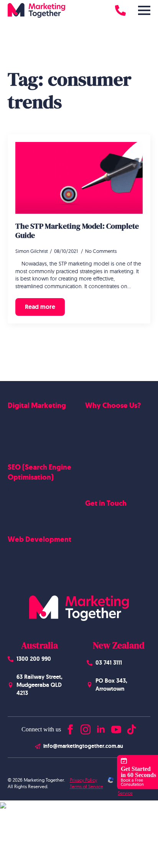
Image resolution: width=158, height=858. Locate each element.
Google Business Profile (36, 514)
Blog (90, 546)
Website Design (27, 551)
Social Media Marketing (36, 430)
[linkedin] (100, 728)
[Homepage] (36, 10)
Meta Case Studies (107, 460)
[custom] (131, 728)
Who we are (100, 424)
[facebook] (70, 728)
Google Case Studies (110, 448)
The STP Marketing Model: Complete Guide (77, 230)
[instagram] (85, 728)
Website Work (102, 435)
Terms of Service (86, 786)
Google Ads (22, 417)
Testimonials (99, 472)
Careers (94, 533)
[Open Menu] (144, 10)
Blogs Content (25, 502)
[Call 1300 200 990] (120, 10)
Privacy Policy (83, 780)
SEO (12, 490)
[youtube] (116, 728)
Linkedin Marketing (31, 442)
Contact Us (98, 521)
